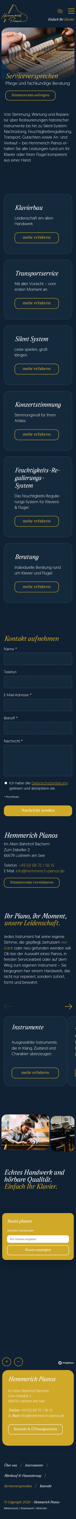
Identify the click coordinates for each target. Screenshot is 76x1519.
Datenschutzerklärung (50, 782)
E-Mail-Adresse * (18, 694)
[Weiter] (68, 1006)
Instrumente (34, 1465)
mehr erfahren (37, 238)
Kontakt (45, 1486)
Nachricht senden (38, 811)
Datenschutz (11, 1508)
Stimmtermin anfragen (30, 95)
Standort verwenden (20, 1230)
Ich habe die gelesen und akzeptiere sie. (38, 785)
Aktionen (41, 1508)
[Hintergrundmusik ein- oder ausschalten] (60, 11)
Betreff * (11, 718)
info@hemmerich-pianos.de (40, 870)
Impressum (27, 1508)
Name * (10, 648)
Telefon (10, 671)
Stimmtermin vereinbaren (31, 882)
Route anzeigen (38, 1250)
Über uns (10, 1465)
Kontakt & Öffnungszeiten (35, 1429)
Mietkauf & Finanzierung (22, 1476)
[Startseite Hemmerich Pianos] (14, 14)
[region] (38, 1329)
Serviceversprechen (18, 1486)
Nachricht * (13, 741)
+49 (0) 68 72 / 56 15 (36, 865)
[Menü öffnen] (71, 11)
